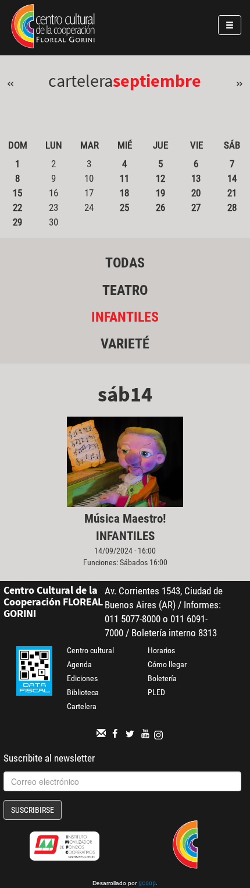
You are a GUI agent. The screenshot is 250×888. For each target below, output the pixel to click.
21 (232, 193)
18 (124, 193)
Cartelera (82, 706)
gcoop (147, 884)
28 (232, 207)
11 (124, 178)
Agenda (79, 664)
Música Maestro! (125, 519)
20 (196, 193)
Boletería (162, 678)
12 (160, 178)
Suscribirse (32, 810)
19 (160, 193)
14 (232, 178)
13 (196, 178)
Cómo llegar (167, 664)
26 (160, 207)
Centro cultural (90, 650)
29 (17, 222)
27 (196, 207)
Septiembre (157, 80)
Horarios (161, 650)
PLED (156, 692)
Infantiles (125, 317)
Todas (125, 263)
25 (124, 207)
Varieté (125, 344)
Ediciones (82, 678)
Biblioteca (83, 692)
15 (17, 193)
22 (17, 207)
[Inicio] (53, 28)
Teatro (125, 290)
